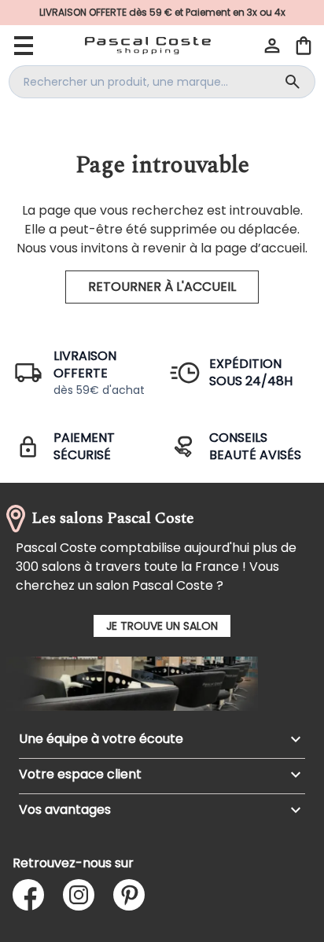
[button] (272, 46)
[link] (162, 12)
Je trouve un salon (162, 626)
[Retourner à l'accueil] (148, 45)
